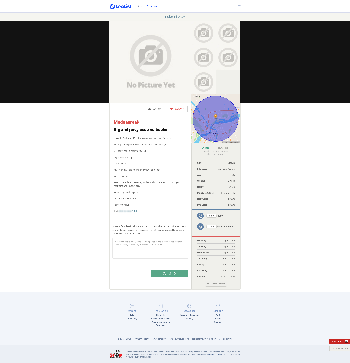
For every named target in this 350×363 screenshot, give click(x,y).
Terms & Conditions (178, 339)
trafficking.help (214, 354)
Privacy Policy (141, 339)
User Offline (129, 108)
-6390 (216, 215)
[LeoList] (120, 6)
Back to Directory (175, 16)
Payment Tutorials (189, 315)
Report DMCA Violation (204, 339)
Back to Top (341, 348)
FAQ (218, 315)
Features (161, 325)
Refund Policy (158, 339)
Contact (156, 109)
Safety (189, 318)
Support (218, 322)
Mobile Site (227, 339)
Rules (218, 318)
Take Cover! (337, 341)
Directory (152, 6)
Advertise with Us (160, 318)
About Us (161, 315)
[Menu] (239, 6)
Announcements (160, 322)
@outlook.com (221, 226)
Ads (140, 6)
